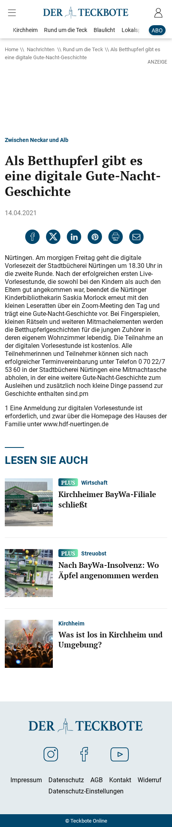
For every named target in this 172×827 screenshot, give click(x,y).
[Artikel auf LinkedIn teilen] (74, 237)
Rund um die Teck (83, 49)
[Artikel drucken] (115, 237)
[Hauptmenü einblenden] (13, 13)
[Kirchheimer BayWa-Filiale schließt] (29, 501)
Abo (157, 30)
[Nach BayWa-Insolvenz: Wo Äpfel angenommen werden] (29, 572)
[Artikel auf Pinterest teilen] (95, 237)
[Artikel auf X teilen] (53, 237)
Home (11, 49)
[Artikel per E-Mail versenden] (136, 237)
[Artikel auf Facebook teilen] (32, 237)
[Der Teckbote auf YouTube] (119, 753)
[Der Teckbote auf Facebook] (84, 753)
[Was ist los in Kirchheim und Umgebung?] (29, 643)
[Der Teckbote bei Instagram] (51, 753)
